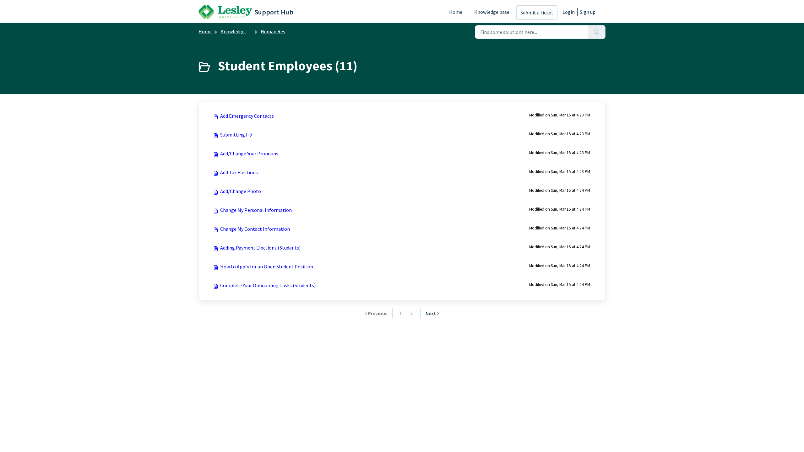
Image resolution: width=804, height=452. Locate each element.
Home (455, 12)
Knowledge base (491, 12)
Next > (433, 313)
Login (568, 12)
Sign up (587, 12)
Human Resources (280, 31)
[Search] (597, 32)
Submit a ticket (536, 12)
